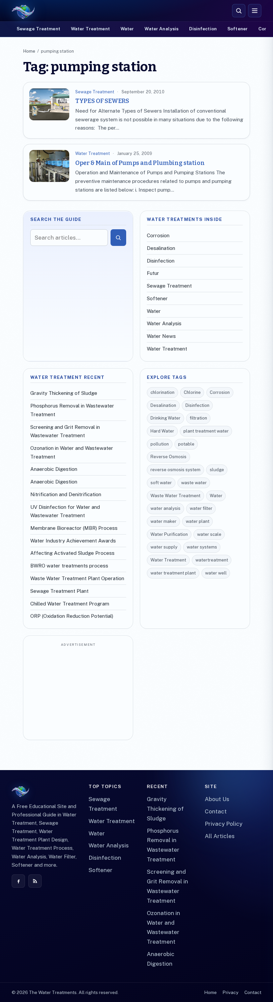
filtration (198, 418)
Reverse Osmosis (168, 456)
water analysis (165, 508)
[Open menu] (254, 10)
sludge (217, 469)
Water (127, 28)
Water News (161, 336)
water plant (197, 521)
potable (186, 444)
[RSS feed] (35, 881)
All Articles (220, 836)
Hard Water (162, 431)
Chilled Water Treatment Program (69, 603)
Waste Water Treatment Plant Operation (77, 578)
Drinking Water (165, 418)
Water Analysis (161, 28)
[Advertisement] (78, 692)
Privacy (230, 992)
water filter (201, 508)
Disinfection (203, 28)
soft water (161, 482)
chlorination (162, 392)
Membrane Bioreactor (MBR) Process (74, 528)
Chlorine (192, 392)
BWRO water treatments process (69, 565)
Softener (237, 28)
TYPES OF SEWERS (102, 101)
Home (29, 51)
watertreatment (211, 559)
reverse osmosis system (175, 469)
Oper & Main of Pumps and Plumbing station (140, 163)
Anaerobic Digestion (53, 469)
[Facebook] (18, 881)
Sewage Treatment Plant (59, 591)
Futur (153, 273)
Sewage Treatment (38, 28)
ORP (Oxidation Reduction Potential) (71, 616)
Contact (216, 811)
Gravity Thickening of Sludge (63, 393)
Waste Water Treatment (175, 495)
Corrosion (158, 235)
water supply (163, 546)
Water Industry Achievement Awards (73, 540)
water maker (163, 521)
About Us (217, 799)
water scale (209, 534)
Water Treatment (90, 28)
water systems (202, 546)
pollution (159, 444)
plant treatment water (206, 431)
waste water (194, 482)
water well (216, 572)
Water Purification (169, 534)
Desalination (161, 248)
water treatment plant (173, 572)
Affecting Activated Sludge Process (72, 553)
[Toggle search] (238, 10)
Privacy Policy (223, 823)
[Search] (118, 237)
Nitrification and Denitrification (65, 494)
